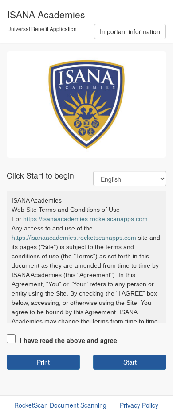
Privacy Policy (139, 405)
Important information (130, 31)
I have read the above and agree (68, 340)
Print (43, 362)
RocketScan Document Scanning (60, 405)
